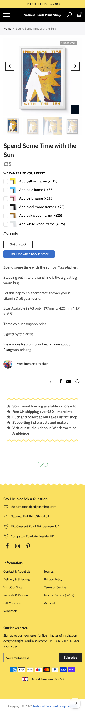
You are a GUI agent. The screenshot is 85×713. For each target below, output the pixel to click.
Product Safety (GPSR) (59, 595)
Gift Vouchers (12, 603)
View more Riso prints (20, 344)
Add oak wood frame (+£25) (40, 215)
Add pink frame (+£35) (36, 198)
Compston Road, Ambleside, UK (32, 536)
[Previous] (9, 66)
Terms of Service (55, 587)
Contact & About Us (16, 571)
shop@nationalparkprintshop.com (33, 507)
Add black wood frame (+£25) (42, 207)
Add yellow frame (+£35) (38, 181)
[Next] (75, 66)
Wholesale (10, 611)
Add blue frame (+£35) (36, 190)
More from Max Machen (32, 364)
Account (49, 603)
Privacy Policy (53, 579)
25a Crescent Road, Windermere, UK (34, 526)
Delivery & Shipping (16, 579)
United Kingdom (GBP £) (47, 679)
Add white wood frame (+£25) (42, 224)
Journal (48, 571)
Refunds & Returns (15, 595)
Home (7, 28)
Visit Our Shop (13, 587)
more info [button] (68, 406)
